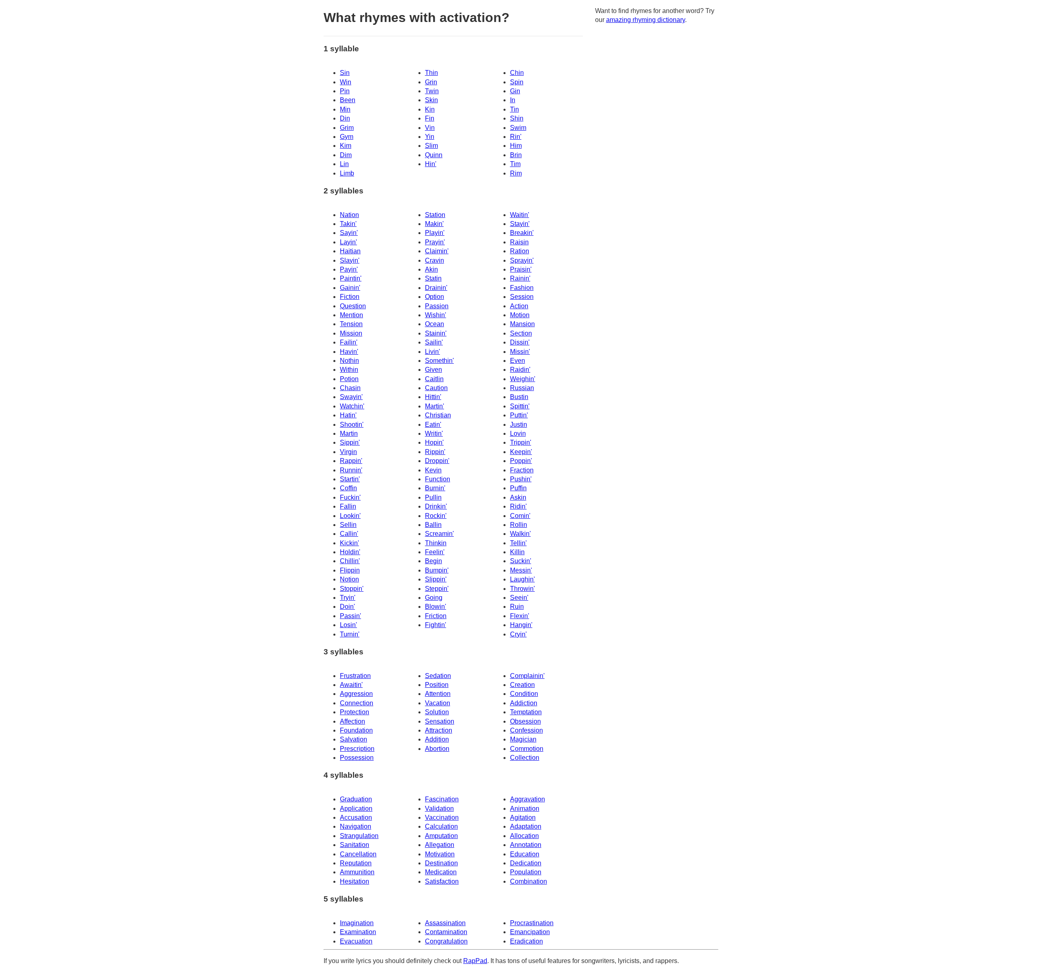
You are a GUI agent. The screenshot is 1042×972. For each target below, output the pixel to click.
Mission (351, 333)
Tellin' (518, 543)
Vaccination (442, 817)
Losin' (348, 624)
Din (345, 118)
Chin (517, 72)
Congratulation (446, 941)
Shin (516, 118)
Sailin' (434, 342)
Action (519, 306)
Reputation (356, 863)
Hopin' (434, 442)
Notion (349, 579)
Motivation (440, 854)
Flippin (350, 570)
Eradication (526, 941)
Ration (519, 251)
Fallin (348, 506)
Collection (524, 757)
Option (434, 296)
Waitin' (519, 214)
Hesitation (354, 881)
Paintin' (350, 278)
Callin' (349, 533)
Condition (524, 693)
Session (522, 296)
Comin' (520, 515)
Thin (431, 72)
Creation (522, 684)
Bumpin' (437, 570)
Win (345, 82)
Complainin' (527, 675)
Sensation (439, 721)
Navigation (355, 826)
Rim (516, 173)
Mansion (522, 323)
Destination (441, 863)
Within (349, 369)
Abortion (437, 748)
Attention (438, 693)
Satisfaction (442, 881)
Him (516, 145)
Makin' (434, 223)
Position (437, 684)
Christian (438, 415)
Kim (345, 145)
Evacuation (356, 941)
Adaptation (525, 826)
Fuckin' (350, 497)
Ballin (433, 524)
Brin (516, 154)
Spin (516, 82)
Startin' (350, 479)
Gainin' (350, 287)
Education (524, 854)
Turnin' (349, 634)
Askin (518, 497)
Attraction (438, 730)
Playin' (434, 232)
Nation (349, 214)
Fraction (522, 470)
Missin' (520, 351)
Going (433, 597)
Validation (439, 808)
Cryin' (518, 634)
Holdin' (350, 552)
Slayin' (349, 260)
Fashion (522, 287)
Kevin (433, 470)
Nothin (349, 360)
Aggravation (527, 799)
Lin (344, 163)
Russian (522, 387)
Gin (515, 91)
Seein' (519, 597)
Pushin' (521, 479)
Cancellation (358, 854)
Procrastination (532, 922)
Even (517, 360)
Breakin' (522, 232)
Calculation (441, 826)
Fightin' (435, 624)
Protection (354, 712)
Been (347, 100)
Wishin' (435, 315)
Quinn (433, 154)
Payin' (349, 269)
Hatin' (348, 415)
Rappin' (351, 460)
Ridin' (518, 506)
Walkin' (520, 533)
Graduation (356, 799)
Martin (349, 433)
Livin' (432, 351)
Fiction (349, 296)
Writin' (434, 433)
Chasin (350, 387)
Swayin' (351, 396)
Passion (437, 306)
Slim (431, 145)
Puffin (518, 488)
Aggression (356, 693)
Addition (437, 739)
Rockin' (436, 515)
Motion (520, 315)
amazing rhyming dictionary (645, 19)
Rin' (515, 136)
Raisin (519, 242)
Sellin (348, 524)
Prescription (357, 748)
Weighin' (522, 378)
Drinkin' (436, 506)
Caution (436, 387)
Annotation (525, 844)
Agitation (523, 817)
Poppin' (521, 460)
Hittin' (433, 396)
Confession (526, 730)
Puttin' (519, 415)
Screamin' (439, 533)
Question (353, 306)
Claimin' (437, 251)
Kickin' (349, 543)
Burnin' (435, 488)
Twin (432, 91)
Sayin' (349, 232)
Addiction (523, 703)
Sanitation (354, 844)
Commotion (526, 748)
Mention (351, 315)
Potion (349, 378)
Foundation (356, 730)
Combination (528, 881)
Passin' (350, 615)
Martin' (434, 406)
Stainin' (436, 333)
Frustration (355, 675)
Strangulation (359, 835)
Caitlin (434, 378)
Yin (429, 136)
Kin (430, 109)
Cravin (434, 260)
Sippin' (350, 442)
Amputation (441, 835)
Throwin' (522, 588)
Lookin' (350, 515)
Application (356, 808)
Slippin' (436, 579)
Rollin (518, 524)
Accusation (356, 817)
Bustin (519, 396)
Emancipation (530, 931)
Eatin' (433, 424)
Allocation (524, 835)
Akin (431, 269)
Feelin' (434, 552)
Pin (345, 91)
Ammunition (357, 872)
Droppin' (437, 460)
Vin (430, 127)
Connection (356, 703)
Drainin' (436, 287)
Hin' (430, 163)
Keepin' (521, 451)
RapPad (475, 960)
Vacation (437, 703)
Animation (524, 808)
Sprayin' (522, 260)
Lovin (518, 433)
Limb (347, 173)
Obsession (525, 721)
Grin (431, 82)
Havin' (349, 351)
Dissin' (520, 342)
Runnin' (351, 470)
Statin (433, 278)
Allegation (439, 844)
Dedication (525, 863)
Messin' (521, 570)
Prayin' (435, 242)
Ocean (434, 323)
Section (521, 333)
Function (437, 479)
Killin (517, 552)
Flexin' (519, 615)
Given (433, 369)
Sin (345, 72)
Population (525, 872)
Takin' (348, 223)
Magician (523, 739)
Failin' (348, 342)
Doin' (347, 606)
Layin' (348, 242)
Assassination (445, 922)
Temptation (526, 712)
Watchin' (352, 406)
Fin (429, 118)
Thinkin (436, 543)
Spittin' (520, 406)
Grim (347, 127)
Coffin (348, 488)
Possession (357, 757)
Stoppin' (351, 588)
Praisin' (521, 269)
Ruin (517, 606)
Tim (515, 163)
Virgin (348, 451)
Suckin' (520, 560)
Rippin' (435, 451)
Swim (518, 127)
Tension (351, 323)
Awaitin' (351, 684)
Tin (514, 109)
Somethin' (439, 360)
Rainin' (520, 278)
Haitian (350, 251)
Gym (346, 136)
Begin (433, 560)
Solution (437, 712)
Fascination (442, 799)
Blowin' (435, 606)
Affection (352, 721)
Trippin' (520, 442)
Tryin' (347, 597)
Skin (431, 100)
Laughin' (522, 579)
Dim (346, 154)
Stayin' (520, 223)
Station (435, 214)
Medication (441, 872)
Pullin (433, 497)
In (512, 100)
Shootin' (351, 424)
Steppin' (437, 588)
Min (345, 109)
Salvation (353, 739)
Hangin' (521, 624)
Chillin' (350, 560)
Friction (436, 615)
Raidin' (520, 369)
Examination (358, 931)
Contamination (446, 931)
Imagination (357, 922)
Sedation (438, 675)
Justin (518, 424)
